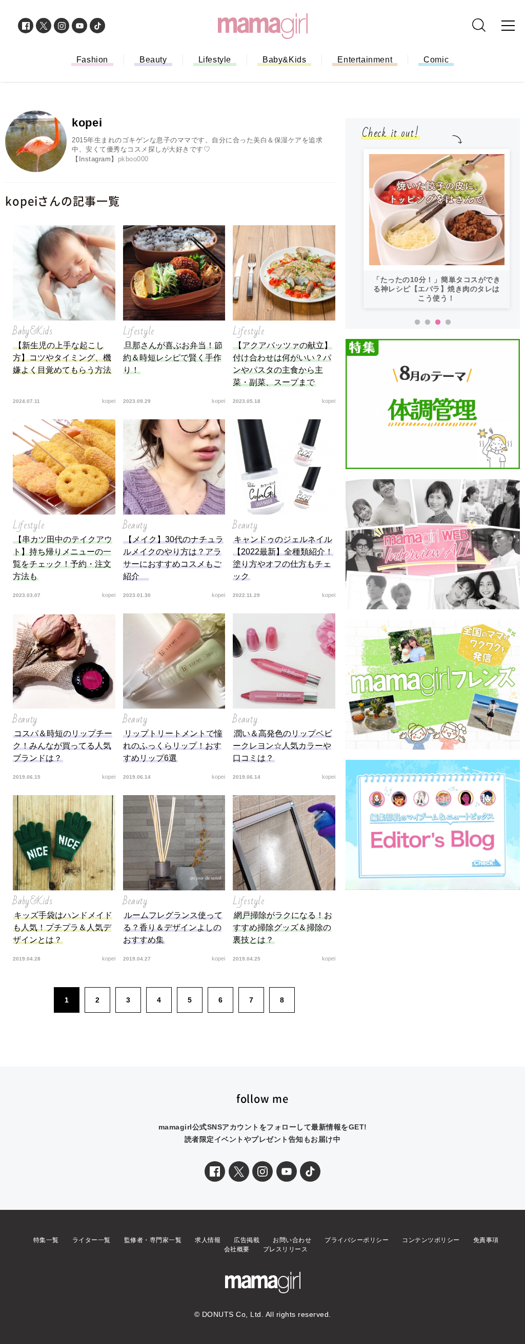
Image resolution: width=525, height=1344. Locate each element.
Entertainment (364, 59)
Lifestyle (214, 59)
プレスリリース (285, 1249)
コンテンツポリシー (431, 1240)
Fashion (92, 59)
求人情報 (207, 1240)
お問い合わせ (292, 1240)
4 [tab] (448, 322)
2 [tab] (427, 322)
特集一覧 (46, 1240)
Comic (436, 59)
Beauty (153, 59)
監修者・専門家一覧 (153, 1240)
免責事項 (486, 1240)
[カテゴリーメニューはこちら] (508, 25)
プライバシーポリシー (357, 1240)
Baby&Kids (284, 59)
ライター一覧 (91, 1240)
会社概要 (237, 1249)
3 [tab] (437, 322)
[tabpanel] (437, 228)
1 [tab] (417, 322)
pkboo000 (133, 159)
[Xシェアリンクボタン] (239, 1171)
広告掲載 (246, 1240)
